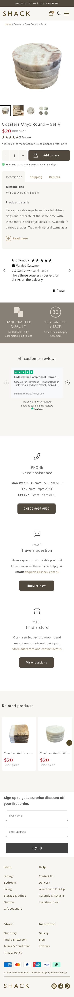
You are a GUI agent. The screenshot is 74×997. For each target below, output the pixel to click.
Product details (13, 176)
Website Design (40, 972)
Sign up (37, 848)
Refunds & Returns (52, 895)
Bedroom (10, 882)
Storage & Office (15, 895)
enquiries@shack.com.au (42, 572)
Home (8, 24)
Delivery (44, 882)
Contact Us (46, 876)
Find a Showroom (15, 939)
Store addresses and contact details (37, 649)
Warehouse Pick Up (52, 889)
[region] (37, 270)
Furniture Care (49, 902)
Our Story (10, 933)
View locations (36, 662)
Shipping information (35, 176)
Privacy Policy (13, 952)
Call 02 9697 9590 (37, 509)
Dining (8, 876)
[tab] (13, 176)
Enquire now (36, 586)
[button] (37, 137)
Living (8, 889)
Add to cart (51, 155)
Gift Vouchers (13, 908)
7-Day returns (54, 176)
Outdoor (9, 902)
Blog (42, 939)
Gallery (44, 933)
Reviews (44, 946)
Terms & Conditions (17, 946)
